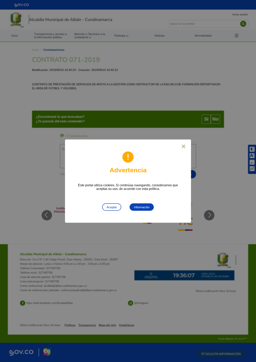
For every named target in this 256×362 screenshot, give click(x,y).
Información (141, 207)
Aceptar (112, 207)
